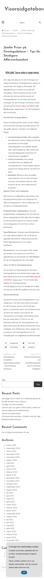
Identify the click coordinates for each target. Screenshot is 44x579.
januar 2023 (11, 510)
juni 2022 (10, 522)
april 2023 (10, 502)
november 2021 (12, 540)
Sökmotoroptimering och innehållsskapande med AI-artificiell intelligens (32, 363)
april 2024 (10, 466)
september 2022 (13, 513)
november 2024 (12, 457)
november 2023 (12, 481)
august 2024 (11, 460)
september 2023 (13, 487)
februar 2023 (11, 508)
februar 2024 (11, 472)
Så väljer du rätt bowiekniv (12, 404)
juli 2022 (9, 519)
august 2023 (11, 490)
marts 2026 (11, 445)
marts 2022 (11, 531)
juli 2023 (9, 493)
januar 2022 (11, 537)
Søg (3, 380)
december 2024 (12, 454)
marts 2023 (11, 505)
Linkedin (31, 347)
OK (24, 572)
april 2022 (10, 528)
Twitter (31, 343)
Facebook (14, 343)
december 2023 (12, 478)
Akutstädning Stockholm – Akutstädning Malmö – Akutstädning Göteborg (12, 363)
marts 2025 (11, 451)
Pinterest (14, 347)
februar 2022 (11, 534)
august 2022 (11, 516)
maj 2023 (10, 499)
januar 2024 (11, 475)
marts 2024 (11, 469)
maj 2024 (10, 463)
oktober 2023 (11, 484)
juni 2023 (10, 496)
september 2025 (13, 448)
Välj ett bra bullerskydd (11, 413)
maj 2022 (10, 525)
